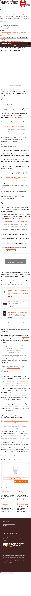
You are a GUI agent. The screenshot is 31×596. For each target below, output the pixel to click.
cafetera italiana (17, 117)
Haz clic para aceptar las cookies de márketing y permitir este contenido (15, 261)
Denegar (8, 37)
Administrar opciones (5, 32)
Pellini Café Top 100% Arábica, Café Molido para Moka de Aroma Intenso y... (18, 312)
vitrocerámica (25, 337)
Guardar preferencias (22, 37)
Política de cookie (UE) (9, 524)
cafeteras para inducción (13, 368)
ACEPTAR (2, 37)
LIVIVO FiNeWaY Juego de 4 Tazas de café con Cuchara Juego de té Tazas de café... (15, 478)
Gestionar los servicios (17, 32)
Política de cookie (5, 41)
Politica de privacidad (8, 522)
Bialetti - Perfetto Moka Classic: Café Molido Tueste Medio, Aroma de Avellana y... (18, 290)
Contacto (5, 525)
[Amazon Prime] (16, 296)
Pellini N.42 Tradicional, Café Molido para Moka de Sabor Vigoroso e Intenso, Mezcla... (18, 302)
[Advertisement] (15, 67)
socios (7, 16)
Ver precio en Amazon (22, 481)
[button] (15, 9)
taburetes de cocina (11, 249)
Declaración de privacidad (17, 41)
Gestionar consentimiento (7, 573)
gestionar (13, 37)
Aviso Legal (6, 521)
